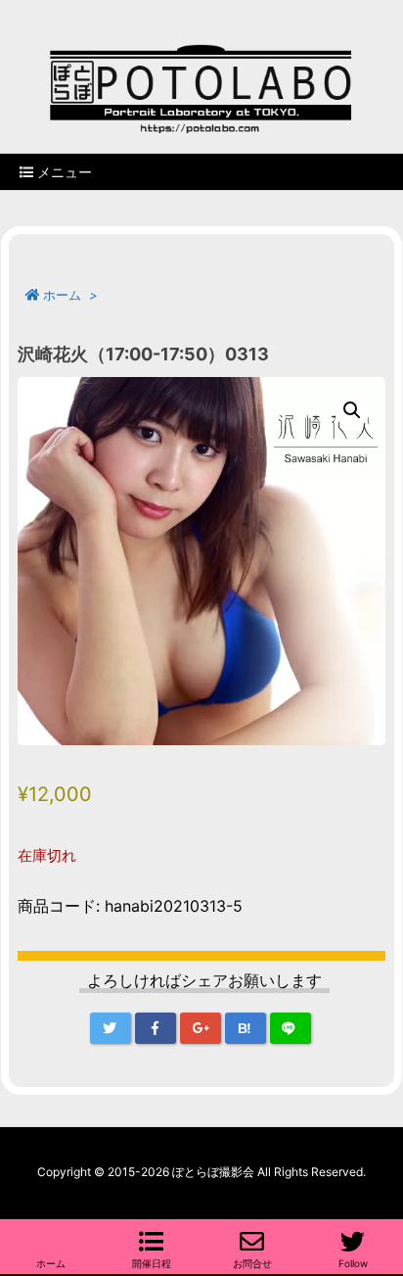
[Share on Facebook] (155, 1028)
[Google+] (200, 1028)
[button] (352, 410)
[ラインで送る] (290, 1028)
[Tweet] (110, 1028)
